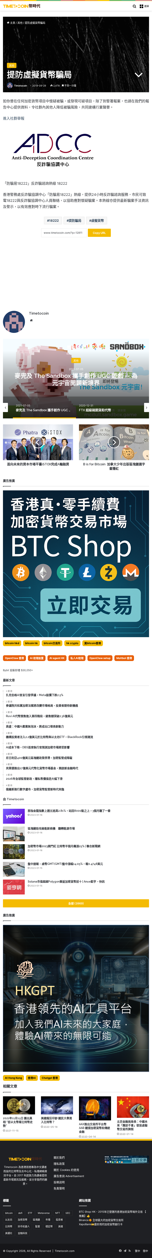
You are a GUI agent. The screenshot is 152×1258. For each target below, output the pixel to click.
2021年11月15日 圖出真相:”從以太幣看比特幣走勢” (18, 1122)
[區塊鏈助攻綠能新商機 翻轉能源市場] (14, 833)
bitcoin (9, 1212)
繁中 (137, 1250)
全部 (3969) (76, 903)
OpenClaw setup (99, 658)
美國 (60, 1226)
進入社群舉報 (13, 118)
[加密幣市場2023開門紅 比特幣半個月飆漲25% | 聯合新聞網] (14, 851)
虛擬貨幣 (97, 221)
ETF (30, 1212)
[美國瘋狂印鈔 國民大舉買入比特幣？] (57, 1105)
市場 (48, 1219)
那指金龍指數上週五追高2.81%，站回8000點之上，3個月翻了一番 (69, 810)
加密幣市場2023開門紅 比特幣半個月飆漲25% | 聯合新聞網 (64, 846)
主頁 (12, 22)
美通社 (8, 1233)
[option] (76, 378)
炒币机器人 (24, 1226)
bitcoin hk (31, 643)
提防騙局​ (75, 221)
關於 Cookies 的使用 (66, 1169)
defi (20, 1212)
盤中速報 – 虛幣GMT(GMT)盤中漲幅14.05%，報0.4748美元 (65, 863)
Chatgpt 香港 (50, 1077)
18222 (54, 221)
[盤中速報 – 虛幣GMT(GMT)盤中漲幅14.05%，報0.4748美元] (14, 869)
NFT (57, 1212)
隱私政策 (59, 1163)
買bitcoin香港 (92, 643)
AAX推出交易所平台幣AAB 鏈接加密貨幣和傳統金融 (94, 1128)
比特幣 (8, 1226)
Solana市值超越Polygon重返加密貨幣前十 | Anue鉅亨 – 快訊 (66, 881)
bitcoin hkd (12, 643)
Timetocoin (20, 85)
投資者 (59, 1219)
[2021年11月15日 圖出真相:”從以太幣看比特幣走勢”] (19, 1105)
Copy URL (99, 232)
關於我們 (59, 1157)
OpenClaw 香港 (14, 658)
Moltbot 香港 (124, 658)
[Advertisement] (76, 277)
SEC (68, 1212)
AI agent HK (57, 658)
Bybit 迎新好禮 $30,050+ (18, 670)
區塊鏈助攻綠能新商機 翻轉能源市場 (51, 828)
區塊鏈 (36, 1219)
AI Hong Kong (13, 1077)
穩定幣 (49, 1226)
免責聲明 (59, 1188)
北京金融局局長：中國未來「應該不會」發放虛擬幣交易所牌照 (132, 1125)
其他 (20, 22)
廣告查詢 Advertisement (69, 1176)
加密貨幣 (22, 1219)
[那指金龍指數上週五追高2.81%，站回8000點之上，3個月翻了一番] (14, 816)
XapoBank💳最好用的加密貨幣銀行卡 (101, 1224)
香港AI (32, 1077)
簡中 (145, 1250)
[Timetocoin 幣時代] (22, 6)
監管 (37, 1226)
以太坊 (8, 1219)
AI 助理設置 (37, 658)
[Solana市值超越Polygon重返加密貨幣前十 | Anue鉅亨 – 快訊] (14, 887)
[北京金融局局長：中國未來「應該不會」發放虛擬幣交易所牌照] (133, 1107)
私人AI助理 (77, 658)
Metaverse (44, 1212)
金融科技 (22, 1233)
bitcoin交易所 (52, 643)
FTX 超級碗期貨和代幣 (76, 379)
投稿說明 (59, 1182)
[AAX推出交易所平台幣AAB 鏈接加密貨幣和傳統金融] (95, 1108)
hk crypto (72, 643)
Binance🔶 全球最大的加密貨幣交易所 (101, 1220)
